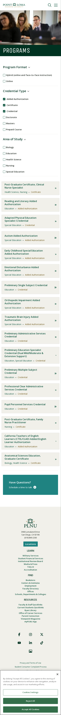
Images (30, 651)
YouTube (19, 643)
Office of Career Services (30, 613)
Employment (30, 585)
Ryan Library (30, 610)
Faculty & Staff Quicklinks (30, 604)
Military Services (30, 555)
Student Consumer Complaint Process (30, 667)
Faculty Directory (31, 588)
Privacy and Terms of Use (30, 663)
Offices (30, 591)
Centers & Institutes (30, 583)
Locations (30, 544)
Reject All (30, 701)
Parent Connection (30, 616)
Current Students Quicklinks (30, 607)
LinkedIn (30, 643)
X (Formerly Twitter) (42, 634)
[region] (30, 692)
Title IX (30, 567)
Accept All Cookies (30, 709)
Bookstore (30, 580)
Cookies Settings (30, 692)
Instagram (30, 634)
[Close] (57, 674)
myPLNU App (30, 621)
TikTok (42, 643)
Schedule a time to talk (20, 487)
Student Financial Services (30, 558)
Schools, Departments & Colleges (30, 594)
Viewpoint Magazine (30, 618)
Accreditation (30, 569)
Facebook (19, 634)
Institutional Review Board (30, 561)
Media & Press (30, 564)
